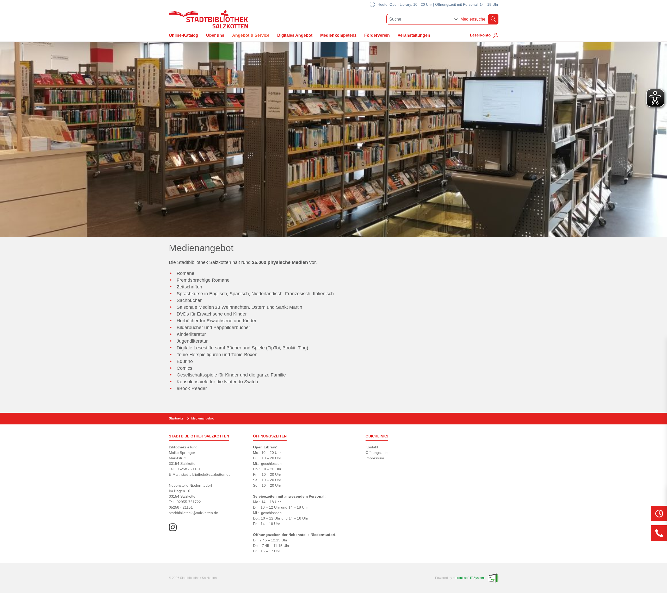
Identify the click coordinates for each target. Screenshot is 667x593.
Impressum (375, 458)
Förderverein (377, 35)
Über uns (215, 35)
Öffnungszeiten (378, 452)
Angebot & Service (250, 35)
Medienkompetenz (338, 35)
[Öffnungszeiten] (659, 513)
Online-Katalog (183, 35)
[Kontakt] (659, 533)
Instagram (173, 527)
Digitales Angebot (294, 35)
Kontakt (372, 447)
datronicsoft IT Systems (469, 578)
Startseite (176, 418)
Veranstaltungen (414, 35)
